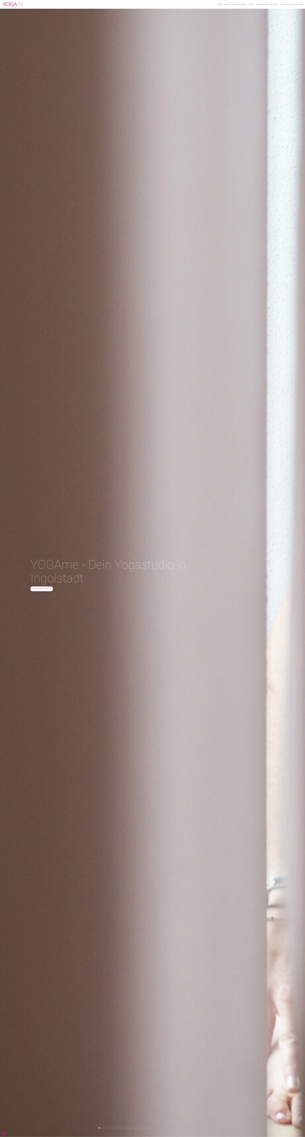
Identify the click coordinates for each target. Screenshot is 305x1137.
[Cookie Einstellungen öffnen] (3, 1135)
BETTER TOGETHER (262, 4)
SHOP (281, 4)
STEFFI (251, 4)
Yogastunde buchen (41, 588)
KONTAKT (287, 4)
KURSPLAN (227, 4)
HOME (220, 4)
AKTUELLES (235, 4)
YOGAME (243, 4)
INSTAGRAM (295, 4)
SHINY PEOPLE (273, 4)
